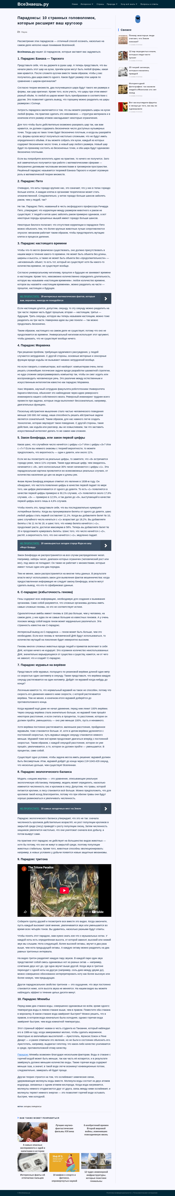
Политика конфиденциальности (119, 1193)
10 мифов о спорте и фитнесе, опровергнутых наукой (64, 1178)
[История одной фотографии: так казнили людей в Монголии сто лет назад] (123, 89)
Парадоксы (36, 1106)
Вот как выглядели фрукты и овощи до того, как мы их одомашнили (143, 105)
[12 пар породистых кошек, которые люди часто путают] (123, 55)
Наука (24, 32)
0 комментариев (135, 45)
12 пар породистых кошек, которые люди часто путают (142, 54)
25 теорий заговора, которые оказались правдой (139, 70)
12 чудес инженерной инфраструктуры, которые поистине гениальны (96, 1176)
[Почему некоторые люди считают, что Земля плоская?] (123, 39)
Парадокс (23, 1054)
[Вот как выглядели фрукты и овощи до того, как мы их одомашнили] (123, 107)
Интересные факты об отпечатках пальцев (32, 1176)
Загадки (27, 1106)
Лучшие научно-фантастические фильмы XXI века (64, 1128)
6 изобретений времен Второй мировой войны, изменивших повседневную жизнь (96, 1130)
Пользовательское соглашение (145, 1193)
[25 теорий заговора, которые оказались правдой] (123, 71)
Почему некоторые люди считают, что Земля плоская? (141, 38)
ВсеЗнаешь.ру (33, 4)
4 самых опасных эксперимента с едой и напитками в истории (32, 1148)
